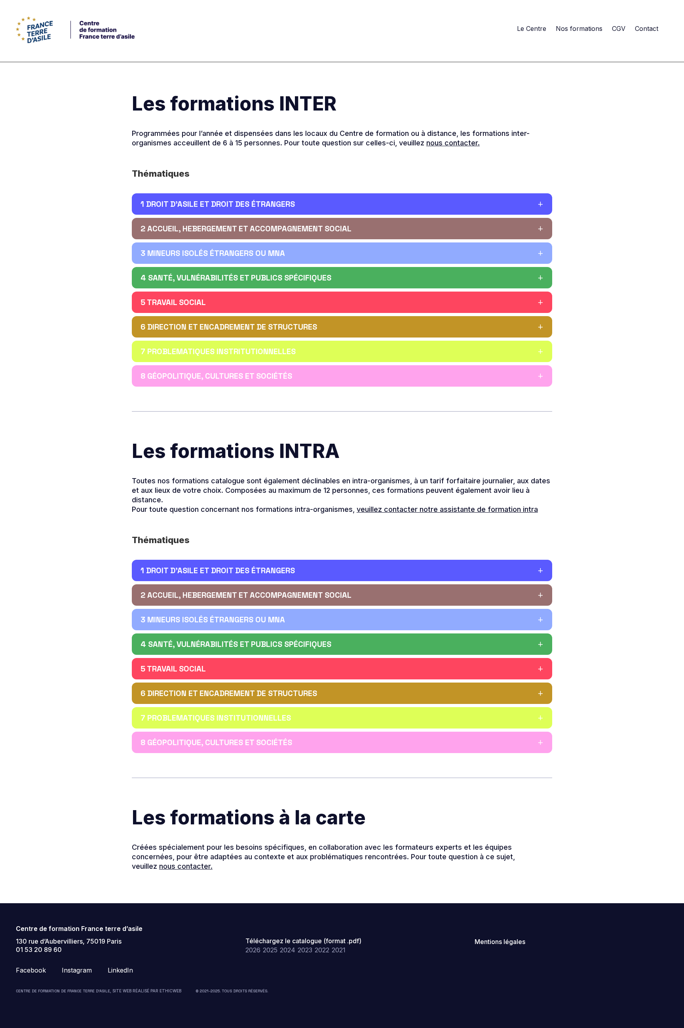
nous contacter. (453, 143)
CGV (618, 28)
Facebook (31, 970)
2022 (322, 950)
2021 (339, 950)
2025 (270, 950)
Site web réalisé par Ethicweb (146, 990)
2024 (287, 950)
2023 (305, 950)
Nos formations (579, 28)
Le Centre (531, 28)
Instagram (77, 970)
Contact (646, 28)
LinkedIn (120, 970)
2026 (252, 950)
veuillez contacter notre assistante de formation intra (447, 509)
